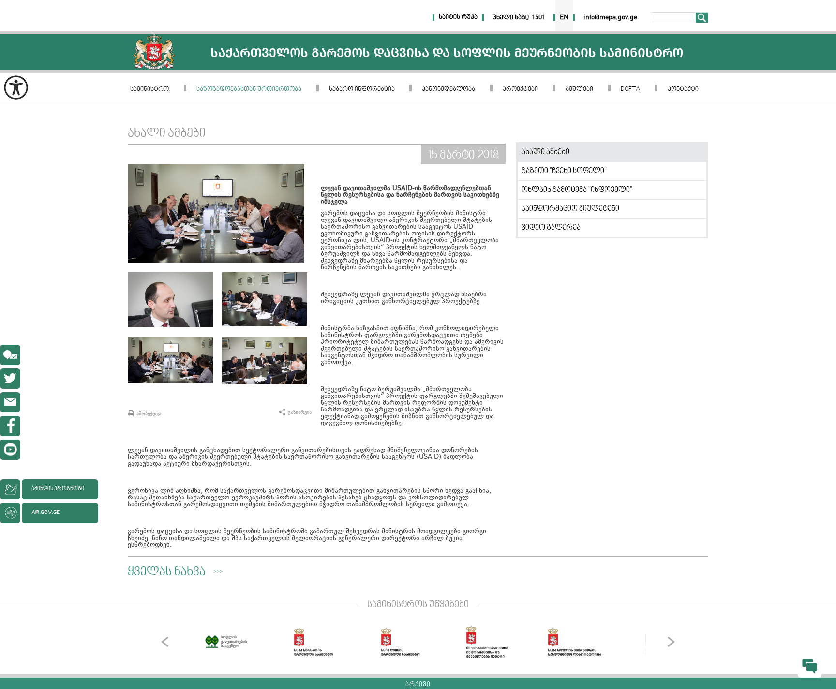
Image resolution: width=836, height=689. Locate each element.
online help (10, 355)
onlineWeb (10, 378)
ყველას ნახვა (167, 572)
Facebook (10, 426)
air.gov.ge (45, 513)
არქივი (418, 684)
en (564, 17)
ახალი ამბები (545, 152)
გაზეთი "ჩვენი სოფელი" (564, 171)
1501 (538, 17)
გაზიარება (300, 412)
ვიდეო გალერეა (551, 228)
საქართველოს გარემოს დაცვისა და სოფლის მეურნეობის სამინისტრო (154, 52)
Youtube (10, 450)
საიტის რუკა (458, 17)
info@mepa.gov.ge (10, 402)
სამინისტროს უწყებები (418, 605)
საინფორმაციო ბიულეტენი (570, 209)
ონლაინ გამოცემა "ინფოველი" (577, 190)
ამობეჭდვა (148, 413)
